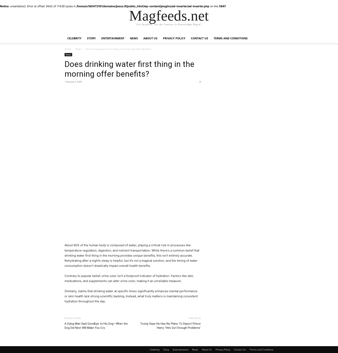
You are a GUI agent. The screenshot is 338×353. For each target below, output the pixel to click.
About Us (150, 38)
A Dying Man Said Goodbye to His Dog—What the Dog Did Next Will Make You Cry (96, 326)
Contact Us (199, 38)
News (134, 38)
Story (91, 38)
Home (68, 49)
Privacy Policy (174, 38)
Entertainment (112, 38)
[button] (268, 36)
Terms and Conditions (231, 38)
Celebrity (74, 38)
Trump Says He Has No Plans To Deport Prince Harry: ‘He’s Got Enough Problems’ (170, 326)
